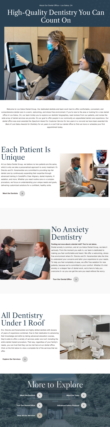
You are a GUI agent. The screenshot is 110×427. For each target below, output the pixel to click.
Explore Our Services (12, 359)
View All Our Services (26, 415)
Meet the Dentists (10, 193)
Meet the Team (72, 395)
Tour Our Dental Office (62, 279)
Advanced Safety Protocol (68, 405)
